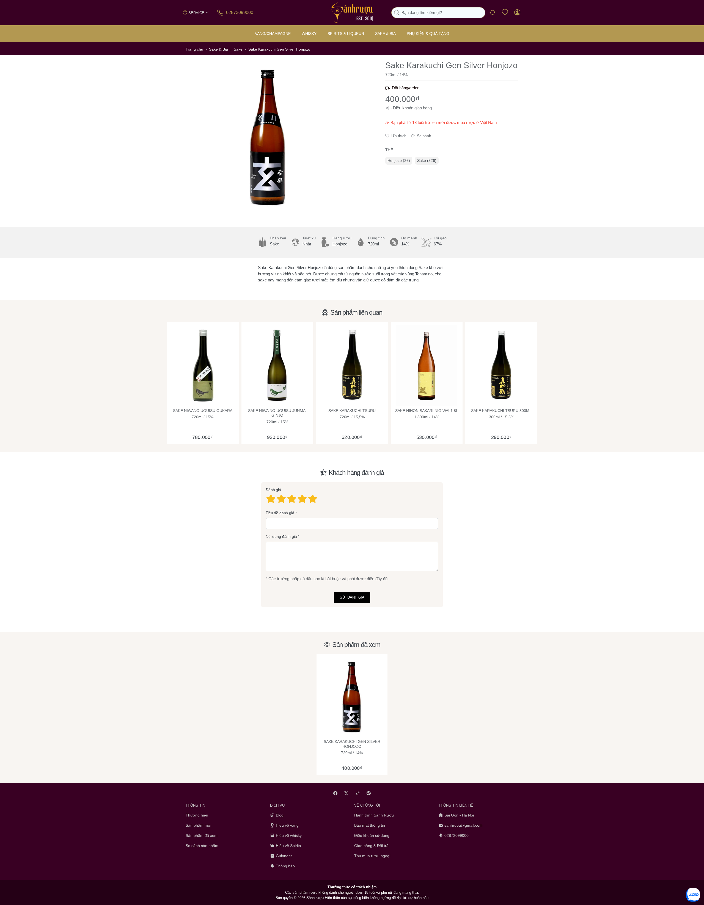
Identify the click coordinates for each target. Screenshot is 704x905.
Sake (274, 244)
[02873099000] (220, 12)
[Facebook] (335, 793)
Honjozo (339, 244)
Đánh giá (273, 490)
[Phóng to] (268, 137)
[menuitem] (398, 161)
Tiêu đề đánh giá (280, 513)
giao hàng (423, 108)
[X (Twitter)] (346, 793)
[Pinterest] (369, 793)
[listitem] (268, 137)
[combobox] (438, 12)
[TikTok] (357, 793)
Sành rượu (315, 898)
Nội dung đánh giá (281, 537)
